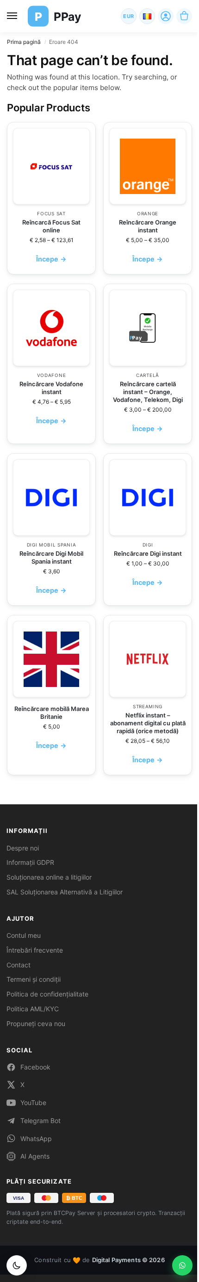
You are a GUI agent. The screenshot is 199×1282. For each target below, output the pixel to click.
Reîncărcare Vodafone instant (51, 387)
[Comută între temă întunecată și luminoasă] (16, 1265)
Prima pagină (24, 41)
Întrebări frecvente (34, 950)
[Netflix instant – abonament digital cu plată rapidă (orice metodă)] (148, 659)
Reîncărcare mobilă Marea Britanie (51, 712)
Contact (18, 965)
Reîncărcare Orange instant (147, 226)
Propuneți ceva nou (35, 1023)
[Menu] (14, 16)
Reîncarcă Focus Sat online (51, 226)
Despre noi (22, 848)
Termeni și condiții (33, 979)
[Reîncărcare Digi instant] (148, 497)
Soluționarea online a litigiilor (49, 877)
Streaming (147, 706)
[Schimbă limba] (147, 16)
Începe (51, 259)
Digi (148, 544)
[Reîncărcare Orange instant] (148, 166)
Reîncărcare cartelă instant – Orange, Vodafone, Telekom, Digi (148, 391)
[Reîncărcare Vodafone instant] (51, 328)
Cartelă (147, 375)
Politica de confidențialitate (47, 994)
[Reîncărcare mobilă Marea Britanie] (51, 659)
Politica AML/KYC (32, 1009)
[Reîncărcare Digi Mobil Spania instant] (51, 497)
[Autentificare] (166, 16)
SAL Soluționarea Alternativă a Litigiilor (64, 892)
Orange (147, 213)
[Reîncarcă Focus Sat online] (51, 166)
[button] (184, 16)
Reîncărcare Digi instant (148, 553)
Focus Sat (51, 213)
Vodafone (51, 375)
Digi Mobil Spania (51, 544)
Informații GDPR (30, 862)
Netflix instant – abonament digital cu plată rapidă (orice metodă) (148, 723)
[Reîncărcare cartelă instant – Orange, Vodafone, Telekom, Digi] (148, 328)
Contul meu (23, 935)
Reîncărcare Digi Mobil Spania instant (51, 557)
